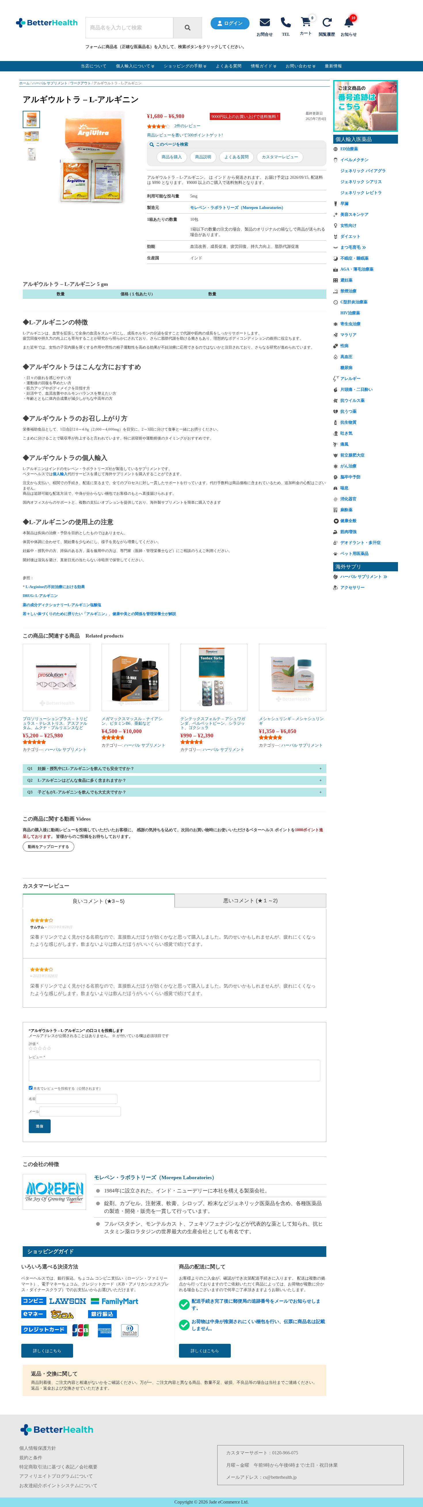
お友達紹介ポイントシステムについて (58, 1485)
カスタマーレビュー (280, 157)
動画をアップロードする (48, 846)
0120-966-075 (285, 1452)
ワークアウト (80, 83)
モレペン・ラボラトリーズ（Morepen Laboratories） (237, 207)
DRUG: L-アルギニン (40, 595)
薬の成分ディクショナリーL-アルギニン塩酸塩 (62, 605)
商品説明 (203, 157)
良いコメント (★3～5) (99, 901)
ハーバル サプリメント (50, 83)
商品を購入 (172, 157)
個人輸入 (60, 474)
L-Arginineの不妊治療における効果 (55, 587)
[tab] (99, 900)
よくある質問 (236, 157)
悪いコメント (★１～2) (250, 900)
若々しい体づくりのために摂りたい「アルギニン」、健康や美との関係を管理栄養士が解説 (99, 614)
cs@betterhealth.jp (280, 1477)
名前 (32, 1099)
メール (34, 1112)
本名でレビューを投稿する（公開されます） (67, 1089)
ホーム (24, 83)
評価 (33, 1044)
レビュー (37, 1057)
